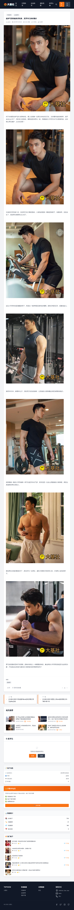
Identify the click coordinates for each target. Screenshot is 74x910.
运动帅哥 (33, 4)
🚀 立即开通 (37, 805)
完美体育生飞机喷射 (17, 855)
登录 (61, 4)
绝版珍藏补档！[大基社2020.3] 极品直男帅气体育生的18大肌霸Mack (30, 863)
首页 (16, 4)
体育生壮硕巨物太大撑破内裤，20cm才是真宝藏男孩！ (26, 870)
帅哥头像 (51, 4)
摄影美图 (42, 4)
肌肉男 (9, 682)
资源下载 (23, 895)
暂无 (39, 890)
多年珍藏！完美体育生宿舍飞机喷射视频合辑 (24, 841)
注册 (67, 4)
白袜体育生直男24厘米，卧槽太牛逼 (21, 848)
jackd (9, 22)
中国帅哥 (24, 4)
